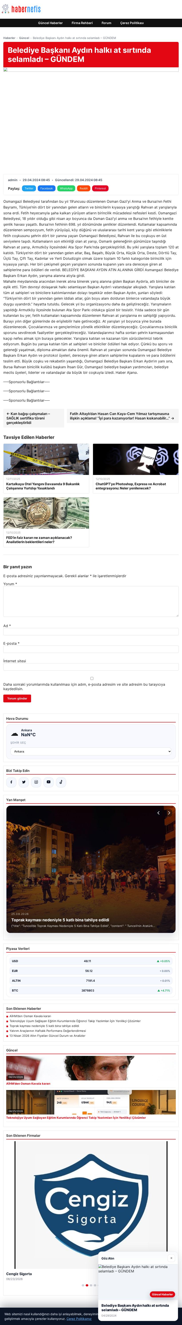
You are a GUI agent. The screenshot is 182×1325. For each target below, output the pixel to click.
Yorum (10, 584)
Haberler (9, 38)
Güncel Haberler (50, 23)
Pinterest (100, 188)
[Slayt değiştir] (83, 1285)
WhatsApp (66, 188)
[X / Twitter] (24, 782)
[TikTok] (61, 782)
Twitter (29, 188)
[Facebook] (11, 782)
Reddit (84, 188)
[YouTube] (49, 782)
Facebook (46, 188)
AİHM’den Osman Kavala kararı (30, 1016)
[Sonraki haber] (168, 813)
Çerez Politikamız (79, 1319)
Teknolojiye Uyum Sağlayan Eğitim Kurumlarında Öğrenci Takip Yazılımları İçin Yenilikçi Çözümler (75, 1021)
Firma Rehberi (82, 23)
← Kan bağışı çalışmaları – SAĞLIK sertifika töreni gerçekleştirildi (28, 418)
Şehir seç (18, 742)
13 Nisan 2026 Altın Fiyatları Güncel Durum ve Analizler (47, 1035)
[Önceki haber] (159, 813)
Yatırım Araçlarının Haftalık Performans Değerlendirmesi (48, 1031)
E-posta (11, 643)
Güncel (24, 38)
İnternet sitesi (14, 661)
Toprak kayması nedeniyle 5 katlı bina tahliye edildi (44, 1026)
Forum (106, 23)
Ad (7, 626)
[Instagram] (36, 782)
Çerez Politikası (132, 23)
